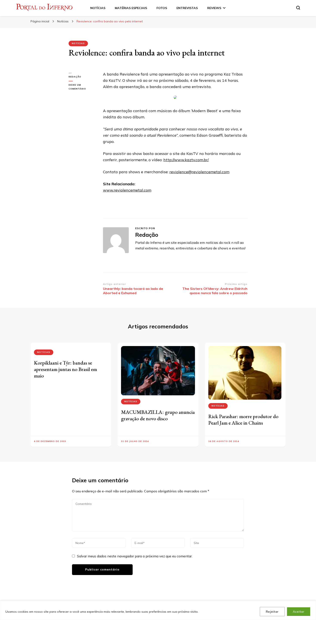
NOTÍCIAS (97, 8)
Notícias (78, 43)
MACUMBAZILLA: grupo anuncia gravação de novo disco (158, 415)
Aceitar (298, 612)
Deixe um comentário (83, 87)
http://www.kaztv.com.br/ (186, 159)
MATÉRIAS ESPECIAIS (131, 8)
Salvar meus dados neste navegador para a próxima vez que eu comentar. (134, 556)
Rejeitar (272, 612)
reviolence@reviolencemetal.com (199, 171)
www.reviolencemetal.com (127, 190)
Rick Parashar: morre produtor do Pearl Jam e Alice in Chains (243, 419)
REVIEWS (214, 8)
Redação (75, 76)
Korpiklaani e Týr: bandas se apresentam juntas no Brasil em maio (65, 369)
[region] (158, 610)
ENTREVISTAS (187, 8)
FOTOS (161, 8)
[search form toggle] (298, 8)
